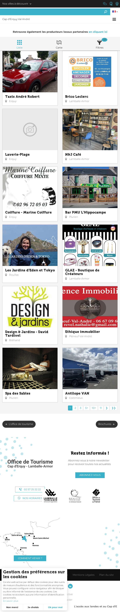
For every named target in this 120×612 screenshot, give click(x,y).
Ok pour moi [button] (55, 607)
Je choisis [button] (33, 607)
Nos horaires (32, 498)
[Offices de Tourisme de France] (96, 496)
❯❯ (114, 407)
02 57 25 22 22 (32, 489)
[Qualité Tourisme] (75, 496)
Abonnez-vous (90, 475)
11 (101, 407)
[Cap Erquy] (30, 463)
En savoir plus (10, 600)
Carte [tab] (59, 47)
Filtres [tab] (99, 47)
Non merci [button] (12, 607)
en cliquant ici (98, 31)
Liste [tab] (19, 47)
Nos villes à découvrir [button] (15, 3)
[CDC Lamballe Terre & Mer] (50, 496)
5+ (86, 407)
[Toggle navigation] (115, 19)
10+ (94, 407)
